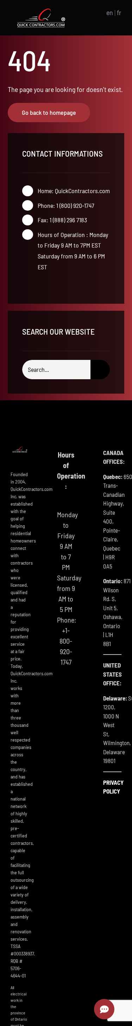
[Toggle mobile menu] (89, 12)
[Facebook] (66, 690)
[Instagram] (66, 719)
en (109, 12)
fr (119, 12)
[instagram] (35, 284)
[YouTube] (66, 704)
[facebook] (24, 284)
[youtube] (47, 284)
